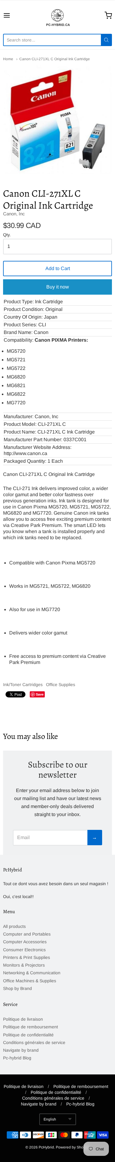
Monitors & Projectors (24, 965)
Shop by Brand (17, 988)
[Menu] (14, 15)
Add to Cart (57, 268)
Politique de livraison (23, 1019)
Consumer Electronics (24, 949)
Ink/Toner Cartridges (23, 684)
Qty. (7, 235)
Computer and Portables (27, 934)
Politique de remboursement (30, 1026)
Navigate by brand (21, 1050)
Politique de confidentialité (28, 1034)
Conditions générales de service (34, 1042)
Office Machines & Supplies (29, 980)
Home (8, 59)
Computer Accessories (25, 941)
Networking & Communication (31, 972)
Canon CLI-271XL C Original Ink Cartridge (54, 59)
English (50, 1119)
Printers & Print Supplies (26, 957)
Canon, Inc (14, 213)
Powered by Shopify (72, 1147)
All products (14, 926)
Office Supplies (60, 684)
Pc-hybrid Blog (17, 1057)
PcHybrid (46, 1147)
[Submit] (106, 40)
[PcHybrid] (57, 15)
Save (40, 694)
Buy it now (57, 286)
